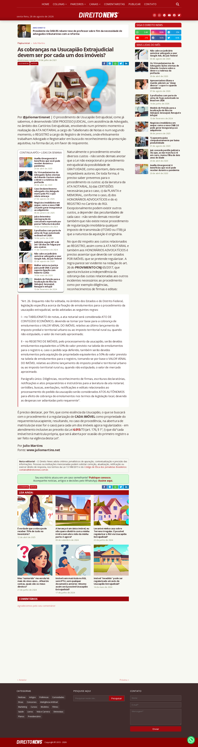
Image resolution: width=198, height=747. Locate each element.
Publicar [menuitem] (134, 4)
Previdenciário (34, 716)
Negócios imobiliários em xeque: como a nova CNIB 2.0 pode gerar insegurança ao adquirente (48, 206)
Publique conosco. (100, 477)
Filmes (55, 707)
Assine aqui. (105, 480)
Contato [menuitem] (150, 4)
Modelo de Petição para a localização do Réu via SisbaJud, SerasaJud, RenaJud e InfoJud (47, 283)
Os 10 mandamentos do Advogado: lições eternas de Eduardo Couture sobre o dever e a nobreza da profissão (47, 177)
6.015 (76, 429)
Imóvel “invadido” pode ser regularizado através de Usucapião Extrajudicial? (108, 581)
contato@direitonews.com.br (33, 469)
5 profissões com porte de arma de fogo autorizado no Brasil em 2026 (47, 233)
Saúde (21, 711)
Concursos (31, 702)
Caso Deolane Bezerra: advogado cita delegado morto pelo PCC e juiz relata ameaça (46, 192)
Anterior (23, 680)
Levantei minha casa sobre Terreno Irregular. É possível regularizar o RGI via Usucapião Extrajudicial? (110, 532)
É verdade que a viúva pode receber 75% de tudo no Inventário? (32, 531)
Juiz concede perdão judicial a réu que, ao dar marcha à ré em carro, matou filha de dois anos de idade (165, 154)
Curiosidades (58, 697)
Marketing (22, 707)
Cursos (34, 707)
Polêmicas (43, 697)
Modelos (45, 707)
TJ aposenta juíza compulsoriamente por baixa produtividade (164, 140)
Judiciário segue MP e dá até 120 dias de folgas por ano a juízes (47, 244)
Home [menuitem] (45, 4)
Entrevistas (58, 711)
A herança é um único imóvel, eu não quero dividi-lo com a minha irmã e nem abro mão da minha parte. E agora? (72, 532)
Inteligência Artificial (49, 702)
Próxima (123, 680)
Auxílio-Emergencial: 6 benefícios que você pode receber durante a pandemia (47, 162)
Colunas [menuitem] (59, 4)
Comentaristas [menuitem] (114, 4)
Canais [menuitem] (93, 4)
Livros (30, 711)
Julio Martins (39, 43)
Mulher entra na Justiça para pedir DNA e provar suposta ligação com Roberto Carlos (46, 269)
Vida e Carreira (43, 711)
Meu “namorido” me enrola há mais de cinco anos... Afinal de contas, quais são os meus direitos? (33, 582)
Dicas (20, 702)
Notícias (34, 63)
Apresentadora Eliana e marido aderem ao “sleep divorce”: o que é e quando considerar (163, 84)
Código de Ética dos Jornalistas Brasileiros (105, 466)
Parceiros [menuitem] (77, 4)
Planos (21, 716)
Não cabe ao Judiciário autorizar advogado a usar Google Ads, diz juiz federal (48, 256)
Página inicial (23, 43)
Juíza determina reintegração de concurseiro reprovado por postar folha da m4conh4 (47, 220)
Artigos (32, 697)
